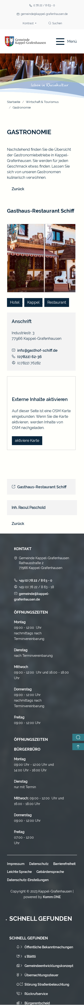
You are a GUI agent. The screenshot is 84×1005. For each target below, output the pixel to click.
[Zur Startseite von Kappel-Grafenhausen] (25, 41)
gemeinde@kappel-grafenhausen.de (44, 14)
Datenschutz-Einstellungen (28, 880)
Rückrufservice (36, 994)
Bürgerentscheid (37, 1003)
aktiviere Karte (27, 440)
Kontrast (28, 23)
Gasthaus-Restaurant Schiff (41, 487)
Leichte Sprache (19, 872)
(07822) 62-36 (29, 357)
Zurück (18, 189)
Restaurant (56, 302)
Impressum (15, 864)
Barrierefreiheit (64, 864)
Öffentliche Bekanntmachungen (48, 947)
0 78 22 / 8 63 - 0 (44, 5)
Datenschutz (39, 864)
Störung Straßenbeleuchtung (46, 984)
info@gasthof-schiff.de (37, 350)
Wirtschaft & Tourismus (42, 102)
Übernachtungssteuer (41, 975)
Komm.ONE (52, 897)
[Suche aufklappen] (78, 737)
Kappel (33, 302)
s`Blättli (30, 956)
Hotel (14, 302)
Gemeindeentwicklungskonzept (48, 966)
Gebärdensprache (50, 872)
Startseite (13, 102)
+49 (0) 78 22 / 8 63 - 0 (35, 580)
